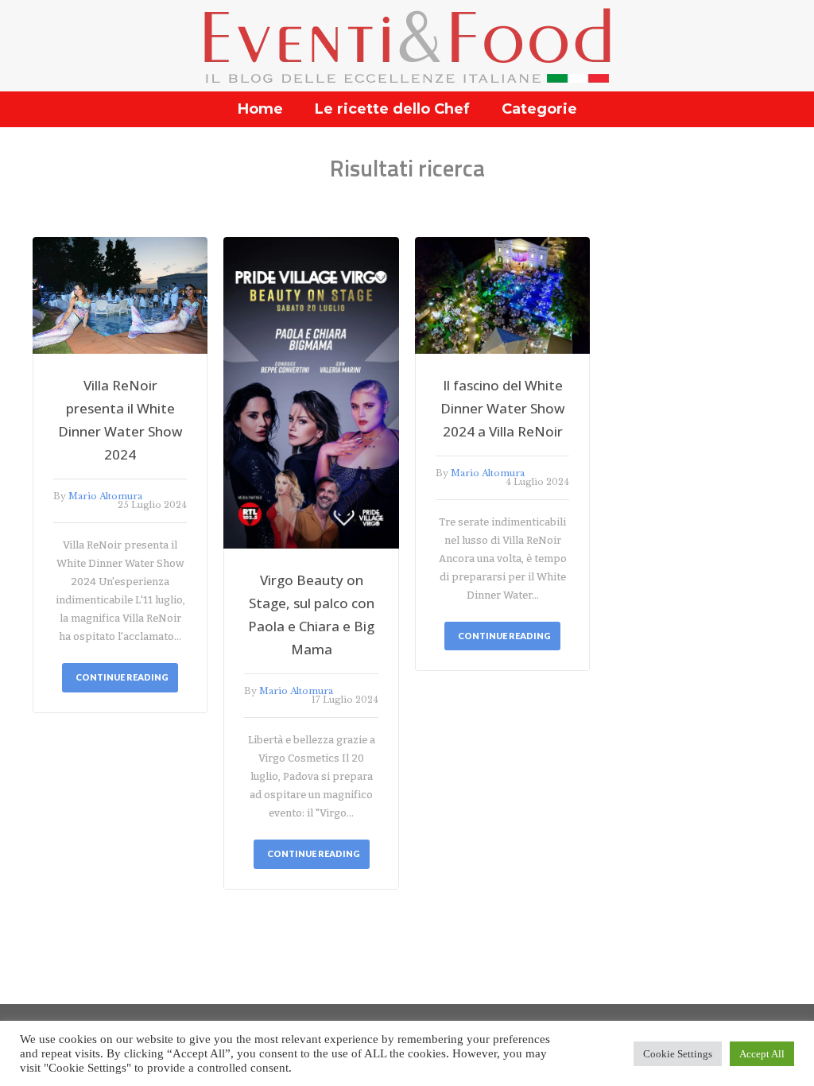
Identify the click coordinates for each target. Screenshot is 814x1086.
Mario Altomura (105, 496)
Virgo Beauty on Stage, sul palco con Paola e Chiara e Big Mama (311, 614)
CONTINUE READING (122, 677)
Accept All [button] (762, 1054)
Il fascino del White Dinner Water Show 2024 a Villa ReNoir (502, 408)
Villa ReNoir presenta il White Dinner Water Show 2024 (120, 419)
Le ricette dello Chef (392, 109)
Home (260, 109)
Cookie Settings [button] (677, 1054)
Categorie (539, 109)
